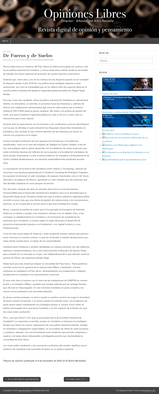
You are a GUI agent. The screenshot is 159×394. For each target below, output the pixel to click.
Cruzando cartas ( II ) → (77, 379)
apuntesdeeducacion (135, 159)
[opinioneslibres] (79, 19)
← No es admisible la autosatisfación (22, 379)
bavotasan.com (149, 391)
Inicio (5, 41)
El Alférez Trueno (12, 59)
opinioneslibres (25, 391)
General (7, 51)
